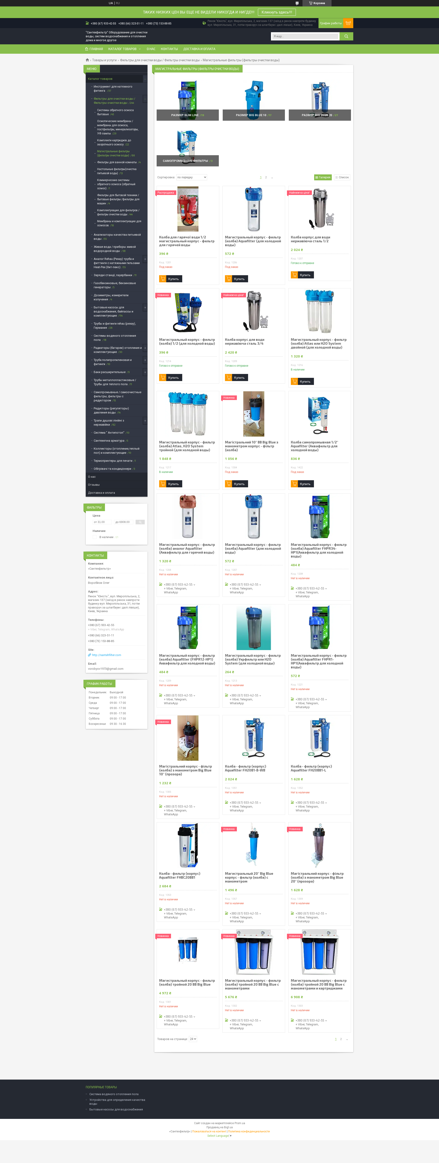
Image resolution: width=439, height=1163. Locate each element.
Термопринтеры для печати (113, 460)
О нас (151, 49)
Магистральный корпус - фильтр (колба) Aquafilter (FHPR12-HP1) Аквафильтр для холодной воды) (187, 659)
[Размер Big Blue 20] (320, 100)
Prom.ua (240, 1123)
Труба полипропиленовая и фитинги (113, 362)
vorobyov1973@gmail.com (105, 668)
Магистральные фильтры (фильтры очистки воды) (113, 153)
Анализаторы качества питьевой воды (117, 236)
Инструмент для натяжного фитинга (113, 88)
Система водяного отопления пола (114, 1094)
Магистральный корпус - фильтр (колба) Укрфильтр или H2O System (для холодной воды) (253, 659)
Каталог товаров (122, 49)
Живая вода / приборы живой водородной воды (115, 249)
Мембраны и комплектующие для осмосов (119, 223)
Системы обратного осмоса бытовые (115, 112)
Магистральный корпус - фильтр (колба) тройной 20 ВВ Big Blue (187, 982)
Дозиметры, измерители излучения (111, 297)
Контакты (169, 49)
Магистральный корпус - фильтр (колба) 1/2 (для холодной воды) (187, 341)
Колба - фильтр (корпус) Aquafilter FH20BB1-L (311, 768)
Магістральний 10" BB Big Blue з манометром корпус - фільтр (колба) (251, 446)
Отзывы (94, 484)
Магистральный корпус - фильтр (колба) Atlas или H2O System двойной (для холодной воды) (319, 343)
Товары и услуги (104, 60)
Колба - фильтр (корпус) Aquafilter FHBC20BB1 (179, 875)
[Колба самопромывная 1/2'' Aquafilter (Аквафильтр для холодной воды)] (320, 414)
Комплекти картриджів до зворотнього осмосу (114, 142)
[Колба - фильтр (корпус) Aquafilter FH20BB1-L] (320, 738)
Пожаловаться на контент (209, 1131)
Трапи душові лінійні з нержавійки (109, 422)
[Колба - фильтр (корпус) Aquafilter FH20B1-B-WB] (254, 738)
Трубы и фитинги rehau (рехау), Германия (115, 325)
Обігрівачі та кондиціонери (112, 468)
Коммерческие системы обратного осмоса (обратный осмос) (116, 184)
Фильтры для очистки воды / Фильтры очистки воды (160, 60)
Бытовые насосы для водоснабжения (116, 1109)
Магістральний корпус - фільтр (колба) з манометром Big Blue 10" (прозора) (185, 770)
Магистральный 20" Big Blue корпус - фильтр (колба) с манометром (249, 877)
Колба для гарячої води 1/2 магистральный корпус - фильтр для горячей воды (186, 241)
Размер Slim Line (184, 115)
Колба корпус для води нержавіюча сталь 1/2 (310, 239)
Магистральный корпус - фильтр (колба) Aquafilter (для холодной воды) (253, 241)
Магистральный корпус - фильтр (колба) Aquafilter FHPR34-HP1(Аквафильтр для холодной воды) (319, 550)
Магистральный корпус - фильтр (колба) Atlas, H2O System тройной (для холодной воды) (187, 446)
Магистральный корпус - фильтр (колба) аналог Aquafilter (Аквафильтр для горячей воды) (187, 548)
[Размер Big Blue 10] (254, 100)
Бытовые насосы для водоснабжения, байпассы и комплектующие (113, 311)
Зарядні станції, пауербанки (113, 275)
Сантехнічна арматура (109, 440)
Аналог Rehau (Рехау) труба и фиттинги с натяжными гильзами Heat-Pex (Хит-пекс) (117, 263)
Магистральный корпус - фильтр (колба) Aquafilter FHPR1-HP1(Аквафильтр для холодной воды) (319, 661)
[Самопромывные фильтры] (188, 145)
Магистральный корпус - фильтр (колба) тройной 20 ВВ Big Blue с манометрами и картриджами (319, 984)
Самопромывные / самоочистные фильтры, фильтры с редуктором (117, 396)
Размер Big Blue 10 (251, 115)
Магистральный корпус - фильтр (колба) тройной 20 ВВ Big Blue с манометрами (253, 984)
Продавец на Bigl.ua (219, 1127)
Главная (96, 49)
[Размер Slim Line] (188, 100)
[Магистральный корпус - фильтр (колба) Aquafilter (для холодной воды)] (254, 209)
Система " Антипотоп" (109, 432)
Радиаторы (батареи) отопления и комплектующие (118, 350)
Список (344, 177)
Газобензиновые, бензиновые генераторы (115, 285)
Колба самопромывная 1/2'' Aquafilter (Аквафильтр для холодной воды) (314, 446)
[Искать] (346, 36)
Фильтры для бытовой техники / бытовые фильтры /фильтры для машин (118, 199)
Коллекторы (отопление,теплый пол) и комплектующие (116, 450)
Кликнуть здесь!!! (277, 12)
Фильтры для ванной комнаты (117, 162)
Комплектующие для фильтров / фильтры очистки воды (118, 212)
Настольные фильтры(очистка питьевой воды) (117, 171)
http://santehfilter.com (106, 655)
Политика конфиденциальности (249, 1131)
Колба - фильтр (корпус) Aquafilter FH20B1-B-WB (245, 768)
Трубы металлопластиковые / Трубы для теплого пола (115, 382)
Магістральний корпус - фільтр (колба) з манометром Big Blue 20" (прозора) (317, 877)
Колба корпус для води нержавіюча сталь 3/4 (244, 341)
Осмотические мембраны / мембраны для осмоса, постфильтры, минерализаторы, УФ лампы (118, 127)
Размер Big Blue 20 (317, 115)
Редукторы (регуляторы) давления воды (111, 410)
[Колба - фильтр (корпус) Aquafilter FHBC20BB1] (188, 845)
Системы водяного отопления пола (115, 337)
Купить (173, 279)
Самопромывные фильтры (185, 161)
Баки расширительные (110, 372)
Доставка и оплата (199, 49)
